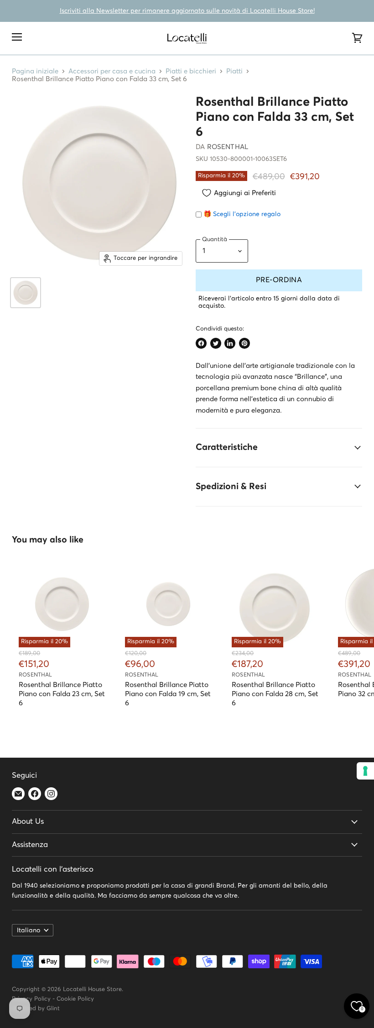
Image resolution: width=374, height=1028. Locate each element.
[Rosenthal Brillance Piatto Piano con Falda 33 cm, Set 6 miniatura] (25, 292)
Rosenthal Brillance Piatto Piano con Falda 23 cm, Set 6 (62, 694)
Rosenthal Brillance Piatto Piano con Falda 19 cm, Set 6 (168, 694)
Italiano (28, 930)
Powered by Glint (36, 1009)
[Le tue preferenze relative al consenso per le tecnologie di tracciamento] (365, 771)
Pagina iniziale (35, 71)
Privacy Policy (31, 999)
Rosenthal (227, 147)
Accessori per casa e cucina (112, 71)
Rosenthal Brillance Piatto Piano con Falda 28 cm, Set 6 (275, 694)
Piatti (234, 71)
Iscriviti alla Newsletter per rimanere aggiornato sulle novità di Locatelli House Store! (187, 11)
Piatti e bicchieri (191, 71)
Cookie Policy (75, 999)
